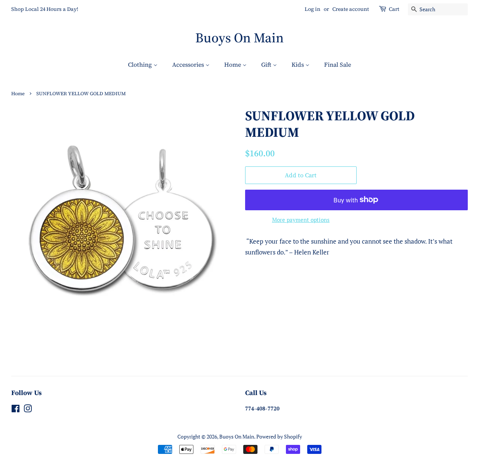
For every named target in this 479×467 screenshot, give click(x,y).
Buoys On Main (239, 38)
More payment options (301, 219)
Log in (312, 9)
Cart (394, 9)
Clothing (140, 64)
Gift (267, 64)
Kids (298, 64)
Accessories (188, 64)
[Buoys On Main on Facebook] (15, 409)
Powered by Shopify (279, 436)
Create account (350, 9)
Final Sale (337, 64)
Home (233, 64)
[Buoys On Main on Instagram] (28, 409)
